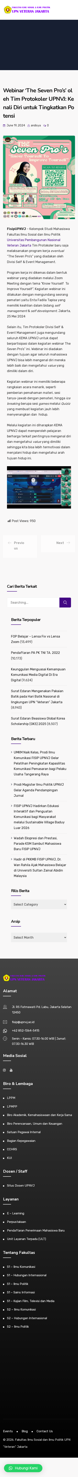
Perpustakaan (16, 1222)
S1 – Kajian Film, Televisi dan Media (30, 1301)
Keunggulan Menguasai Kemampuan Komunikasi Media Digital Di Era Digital (38, 674)
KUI (9, 1158)
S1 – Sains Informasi (21, 1292)
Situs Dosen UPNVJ (21, 1185)
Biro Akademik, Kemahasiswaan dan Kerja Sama (39, 1115)
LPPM (11, 1098)
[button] (23, 1468)
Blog (25, 1431)
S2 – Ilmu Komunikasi (21, 1309)
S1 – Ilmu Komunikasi (21, 1267)
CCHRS (12, 1149)
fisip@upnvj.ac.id (23, 1022)
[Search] (65, 602)
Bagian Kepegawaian (21, 1141)
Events (8, 1431)
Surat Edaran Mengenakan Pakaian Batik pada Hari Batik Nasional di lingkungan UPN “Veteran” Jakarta (37, 696)
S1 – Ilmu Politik (17, 1284)
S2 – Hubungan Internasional (27, 1318)
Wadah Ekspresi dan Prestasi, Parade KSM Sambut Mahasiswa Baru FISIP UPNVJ (37, 843)
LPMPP (12, 1106)
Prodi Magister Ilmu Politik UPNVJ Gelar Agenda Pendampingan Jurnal (39, 790)
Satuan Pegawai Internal (24, 1132)
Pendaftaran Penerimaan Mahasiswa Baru (36, 1230)
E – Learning (15, 1213)
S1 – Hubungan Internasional (26, 1275)
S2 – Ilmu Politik (18, 1326)
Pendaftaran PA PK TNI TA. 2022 (35, 653)
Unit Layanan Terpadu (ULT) (26, 1239)
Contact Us (45, 1431)
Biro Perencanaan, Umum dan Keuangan (34, 1123)
